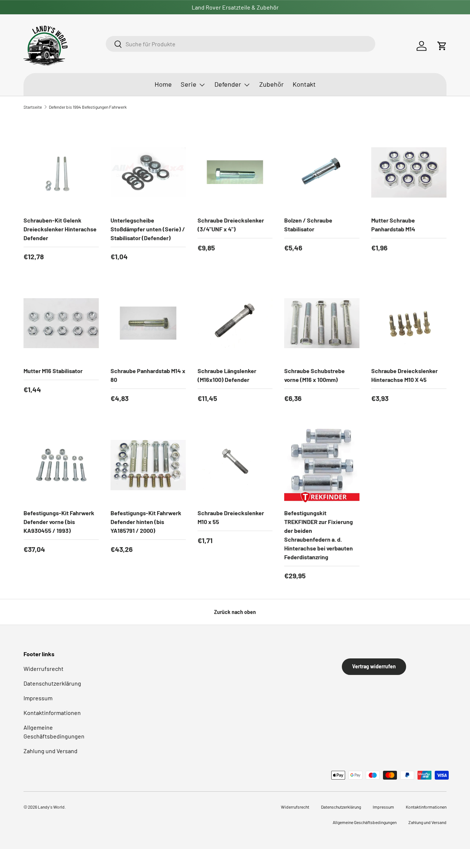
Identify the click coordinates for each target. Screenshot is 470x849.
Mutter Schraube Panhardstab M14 (393, 224)
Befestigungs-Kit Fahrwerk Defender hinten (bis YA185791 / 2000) (146, 521)
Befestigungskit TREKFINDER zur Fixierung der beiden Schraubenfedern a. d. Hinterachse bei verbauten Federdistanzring (318, 534)
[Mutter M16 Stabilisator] (61, 323)
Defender (227, 84)
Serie (188, 84)
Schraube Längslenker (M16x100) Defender (227, 375)
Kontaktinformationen (52, 712)
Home (163, 84)
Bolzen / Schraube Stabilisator (308, 224)
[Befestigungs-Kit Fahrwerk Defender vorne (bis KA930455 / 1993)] (61, 465)
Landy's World (51, 806)
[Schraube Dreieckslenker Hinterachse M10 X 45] (408, 323)
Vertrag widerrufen (374, 666)
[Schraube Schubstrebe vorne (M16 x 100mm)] (321, 323)
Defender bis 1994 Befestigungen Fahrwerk (88, 107)
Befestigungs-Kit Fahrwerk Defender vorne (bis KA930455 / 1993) (59, 521)
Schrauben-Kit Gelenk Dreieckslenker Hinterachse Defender (60, 229)
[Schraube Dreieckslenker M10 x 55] (235, 465)
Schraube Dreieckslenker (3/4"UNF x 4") (231, 224)
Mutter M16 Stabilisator (53, 370)
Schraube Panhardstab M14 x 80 (148, 375)
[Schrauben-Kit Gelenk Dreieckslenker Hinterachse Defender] (61, 172)
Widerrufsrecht (44, 668)
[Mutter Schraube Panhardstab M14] (408, 172)
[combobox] (240, 44)
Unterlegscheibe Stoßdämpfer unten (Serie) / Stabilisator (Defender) (148, 229)
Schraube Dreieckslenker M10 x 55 (231, 517)
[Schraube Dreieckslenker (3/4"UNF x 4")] (235, 172)
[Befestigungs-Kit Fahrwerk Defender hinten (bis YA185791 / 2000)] (148, 465)
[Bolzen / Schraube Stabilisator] (321, 172)
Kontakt (304, 84)
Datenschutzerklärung (52, 683)
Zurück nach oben (235, 612)
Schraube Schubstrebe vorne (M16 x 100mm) (314, 375)
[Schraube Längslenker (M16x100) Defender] (235, 323)
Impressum (38, 697)
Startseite (33, 107)
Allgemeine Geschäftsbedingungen (365, 822)
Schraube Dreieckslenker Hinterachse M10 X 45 (404, 375)
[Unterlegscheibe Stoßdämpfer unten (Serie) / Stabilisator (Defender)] (148, 172)
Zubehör (271, 84)
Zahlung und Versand (50, 750)
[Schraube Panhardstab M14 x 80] (148, 323)
